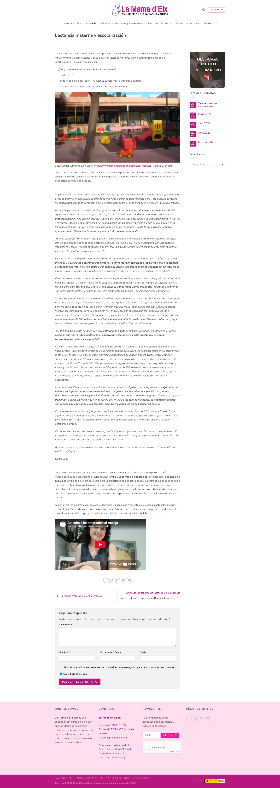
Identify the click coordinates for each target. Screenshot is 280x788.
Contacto (167, 23)
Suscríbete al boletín (75, 673)
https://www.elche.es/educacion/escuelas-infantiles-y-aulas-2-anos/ (132, 166)
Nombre (64, 652)
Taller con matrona (187, 23)
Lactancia (90, 23)
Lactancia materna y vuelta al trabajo (81, 596)
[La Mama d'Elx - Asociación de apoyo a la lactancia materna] (140, 10)
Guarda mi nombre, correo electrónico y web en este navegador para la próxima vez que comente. (119, 667)
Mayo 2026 (205, 114)
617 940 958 (115, 729)
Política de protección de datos (119, 778)
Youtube (143, 513)
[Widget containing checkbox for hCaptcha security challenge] (161, 747)
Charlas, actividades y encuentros (122, 23)
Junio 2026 (204, 123)
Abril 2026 (204, 132)
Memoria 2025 (206, 142)
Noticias (153, 23)
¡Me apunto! (170, 735)
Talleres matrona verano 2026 (207, 105)
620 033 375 (118, 725)
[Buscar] (203, 10)
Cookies (144, 778)
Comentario (66, 624)
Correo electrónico (111, 652)
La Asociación (71, 23)
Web (143, 652)
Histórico (209, 23)
